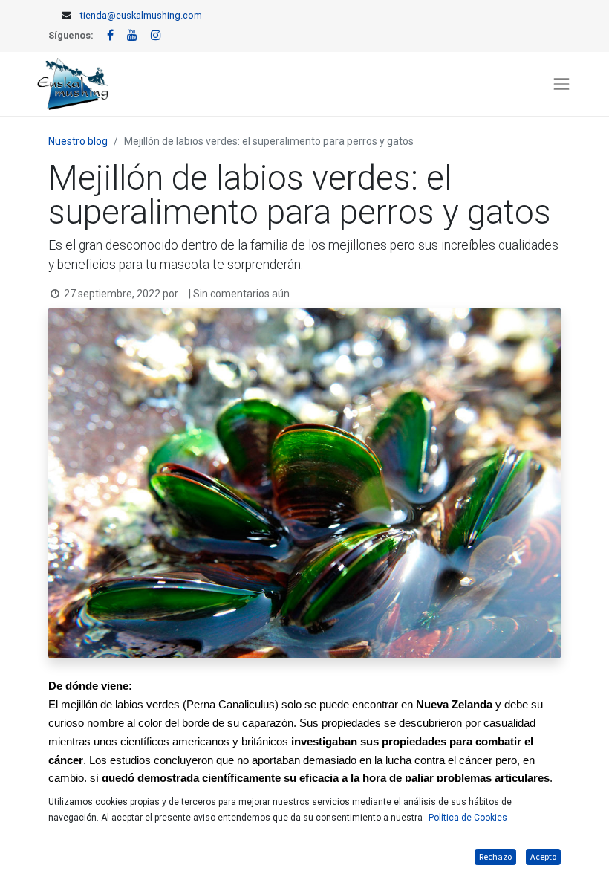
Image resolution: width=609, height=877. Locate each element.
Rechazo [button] (495, 856)
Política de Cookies (468, 817)
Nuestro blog (78, 141)
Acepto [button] (543, 856)
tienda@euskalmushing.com (141, 15)
